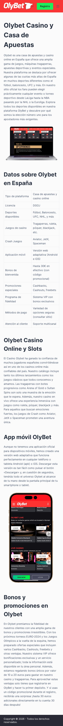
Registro (45, 6)
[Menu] (57, 6)
